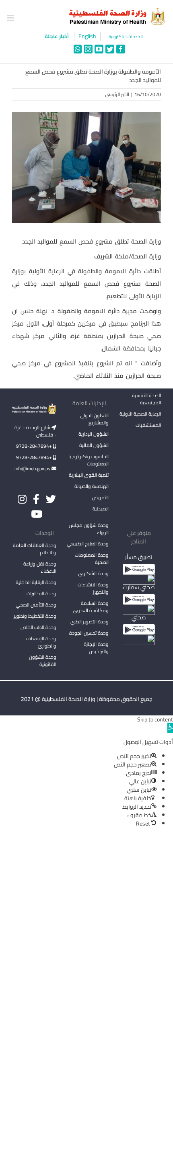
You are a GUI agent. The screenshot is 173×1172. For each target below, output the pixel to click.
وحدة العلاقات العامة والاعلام (34, 549)
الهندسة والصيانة (91, 486)
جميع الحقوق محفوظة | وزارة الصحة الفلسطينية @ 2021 (86, 699)
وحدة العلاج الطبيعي (88, 543)
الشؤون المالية (94, 445)
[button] (170, 728)
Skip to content (155, 719)
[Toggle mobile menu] (11, 18)
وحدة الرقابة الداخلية (36, 582)
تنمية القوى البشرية (89, 474)
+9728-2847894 (34, 446)
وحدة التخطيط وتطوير (35, 616)
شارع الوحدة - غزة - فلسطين (35, 431)
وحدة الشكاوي (93, 573)
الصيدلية (101, 508)
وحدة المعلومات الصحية (92, 558)
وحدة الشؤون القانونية (42, 660)
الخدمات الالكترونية (126, 37)
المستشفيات (148, 425)
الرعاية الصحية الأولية (140, 413)
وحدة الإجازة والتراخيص (96, 647)
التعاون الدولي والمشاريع (94, 419)
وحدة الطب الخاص (38, 627)
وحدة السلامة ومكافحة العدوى (91, 606)
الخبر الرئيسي (117, 94)
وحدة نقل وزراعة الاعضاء (39, 567)
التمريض (100, 497)
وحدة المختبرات (41, 593)
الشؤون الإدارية (93, 433)
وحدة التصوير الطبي (89, 621)
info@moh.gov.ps (32, 468)
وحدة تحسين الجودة (89, 632)
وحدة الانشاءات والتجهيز (93, 588)
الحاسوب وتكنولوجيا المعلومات (88, 460)
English (87, 36)
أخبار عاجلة (57, 36)
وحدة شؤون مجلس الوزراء (89, 529)
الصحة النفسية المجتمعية (146, 399)
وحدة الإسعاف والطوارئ (41, 642)
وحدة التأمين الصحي (36, 604)
